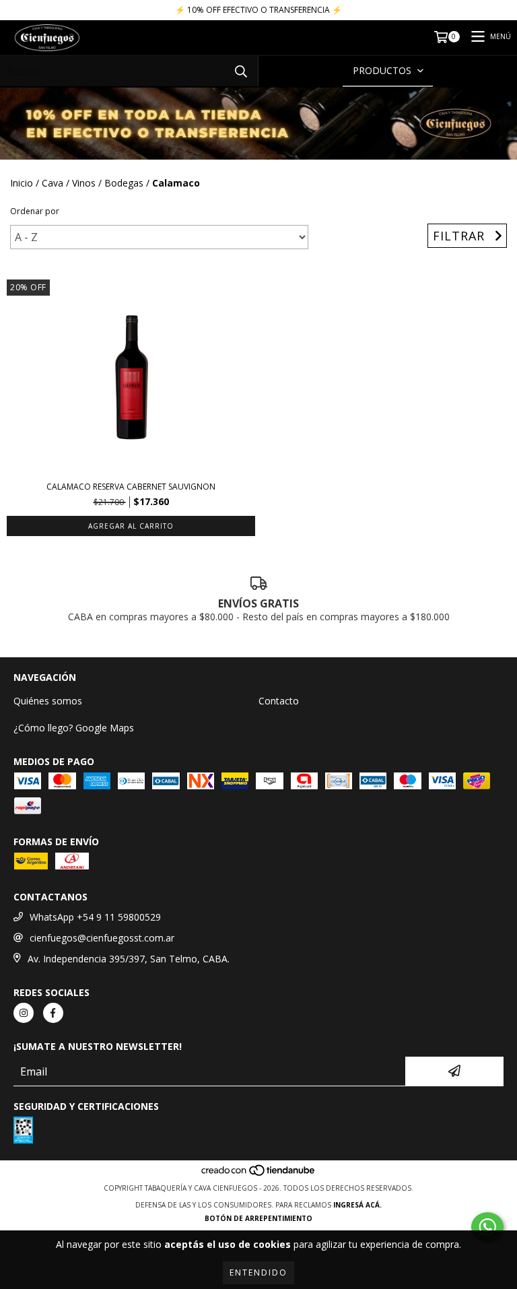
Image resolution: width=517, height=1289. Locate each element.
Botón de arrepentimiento (258, 1218)
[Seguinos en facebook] (53, 1013)
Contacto (278, 700)
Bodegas (123, 182)
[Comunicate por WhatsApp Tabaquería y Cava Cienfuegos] (487, 1227)
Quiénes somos (47, 700)
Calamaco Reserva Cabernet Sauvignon (130, 487)
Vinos (84, 182)
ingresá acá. (357, 1205)
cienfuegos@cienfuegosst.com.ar (102, 937)
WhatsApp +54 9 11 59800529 (95, 917)
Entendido (258, 1272)
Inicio (21, 182)
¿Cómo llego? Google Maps (73, 727)
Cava (52, 182)
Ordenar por (34, 211)
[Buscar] (241, 71)
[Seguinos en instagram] (23, 1013)
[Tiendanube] (259, 1174)
